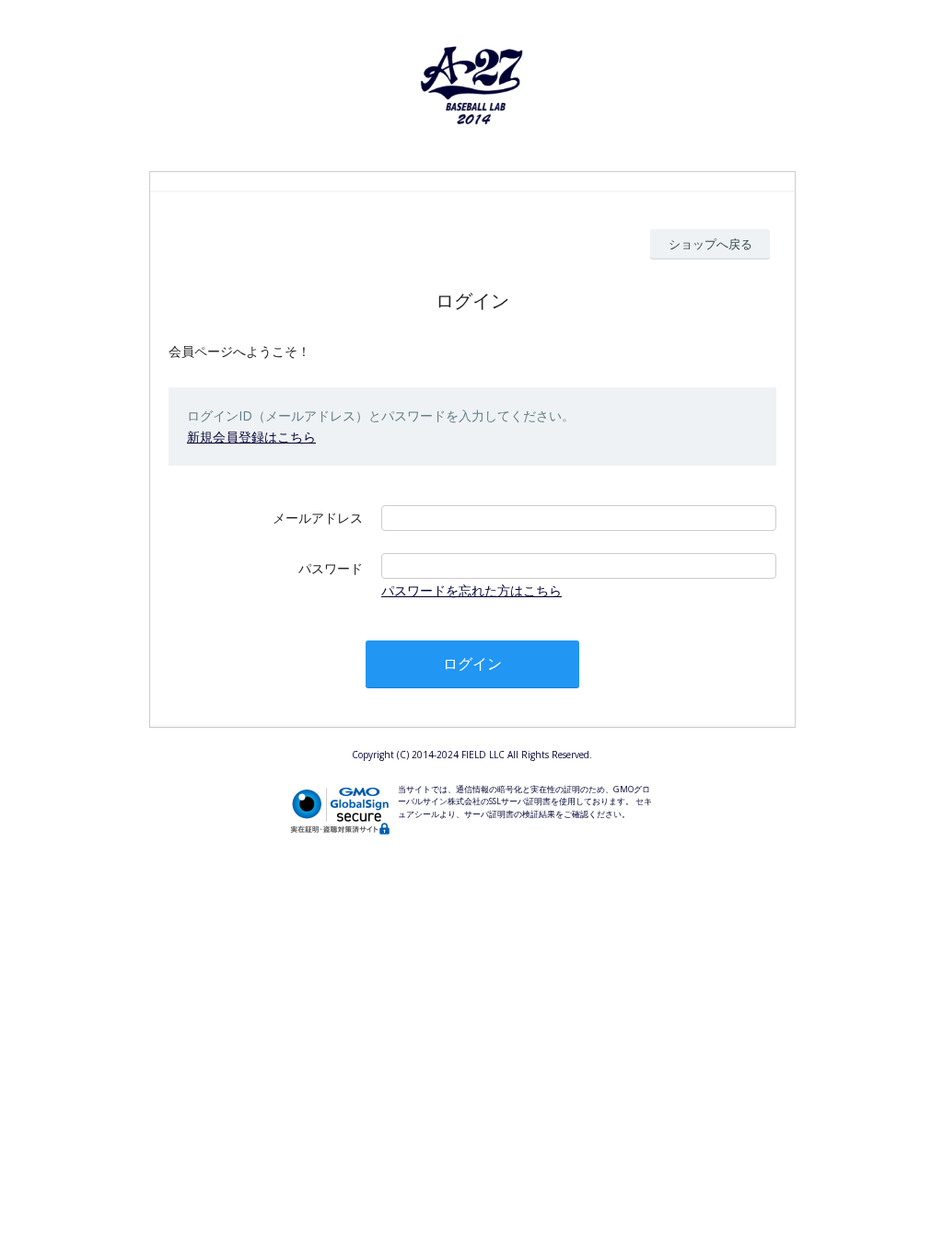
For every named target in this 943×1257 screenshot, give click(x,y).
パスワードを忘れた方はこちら (471, 590)
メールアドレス (318, 517)
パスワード (330, 568)
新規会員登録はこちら (251, 436)
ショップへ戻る (710, 244)
